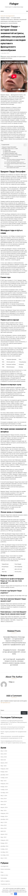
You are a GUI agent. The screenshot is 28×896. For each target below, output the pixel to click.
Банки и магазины (5, 869)
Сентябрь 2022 (5, 855)
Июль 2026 (4, 754)
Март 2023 (3, 837)
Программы (4, 878)
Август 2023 (4, 822)
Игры (2, 872)
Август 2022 (4, 858)
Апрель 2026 (4, 762)
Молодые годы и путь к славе (10, 148)
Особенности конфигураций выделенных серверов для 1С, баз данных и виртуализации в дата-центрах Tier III (14, 722)
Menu (2, 11)
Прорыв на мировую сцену (11, 153)
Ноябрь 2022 (4, 849)
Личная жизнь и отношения (11, 156)
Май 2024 (3, 804)
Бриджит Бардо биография (9, 147)
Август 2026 (4, 751)
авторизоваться (5, 702)
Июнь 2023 (4, 828)
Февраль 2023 (4, 840)
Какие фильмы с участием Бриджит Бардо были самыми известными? (16, 167)
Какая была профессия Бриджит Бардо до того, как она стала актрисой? (16, 160)
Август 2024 (4, 795)
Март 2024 (3, 810)
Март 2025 (3, 780)
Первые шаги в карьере (10, 151)
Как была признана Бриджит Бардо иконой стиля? (16, 164)
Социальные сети (5, 884)
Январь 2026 (4, 771)
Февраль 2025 (4, 783)
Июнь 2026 (4, 757)
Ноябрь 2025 (4, 777)
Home (2, 16)
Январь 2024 (4, 816)
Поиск (2, 710)
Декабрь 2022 (4, 846)
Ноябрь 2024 (4, 789)
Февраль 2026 (4, 768)
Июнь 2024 (4, 801)
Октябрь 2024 (4, 792)
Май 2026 (3, 759)
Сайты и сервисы (5, 881)
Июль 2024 (4, 798)
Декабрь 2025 (4, 774)
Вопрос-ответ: (6, 158)
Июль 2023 (4, 825)
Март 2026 (3, 765)
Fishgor (14, 3)
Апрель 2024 (4, 807)
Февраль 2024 (4, 813)
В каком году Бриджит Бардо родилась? (15, 162)
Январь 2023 (4, 843)
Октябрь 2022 (4, 852)
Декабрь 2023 (4, 819)
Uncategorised (9, 16)
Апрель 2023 (4, 834)
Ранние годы (8, 150)
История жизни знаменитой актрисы (12, 154)
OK (15, 893)
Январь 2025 (4, 786)
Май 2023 (3, 831)
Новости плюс (4, 875)
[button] (24, 145)
